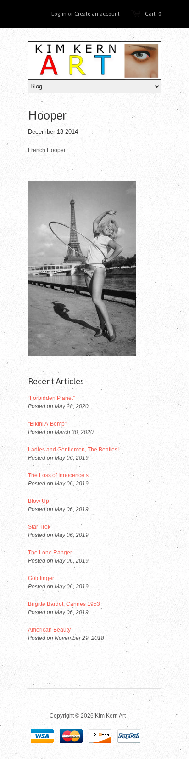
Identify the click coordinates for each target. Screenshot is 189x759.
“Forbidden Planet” (51, 398)
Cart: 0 (153, 14)
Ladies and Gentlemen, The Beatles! (73, 449)
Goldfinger (41, 578)
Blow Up (38, 501)
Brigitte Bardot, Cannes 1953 (64, 604)
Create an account (97, 14)
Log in (59, 14)
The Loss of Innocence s (58, 475)
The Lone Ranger (50, 552)
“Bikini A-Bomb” (47, 424)
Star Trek (39, 527)
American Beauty (49, 630)
